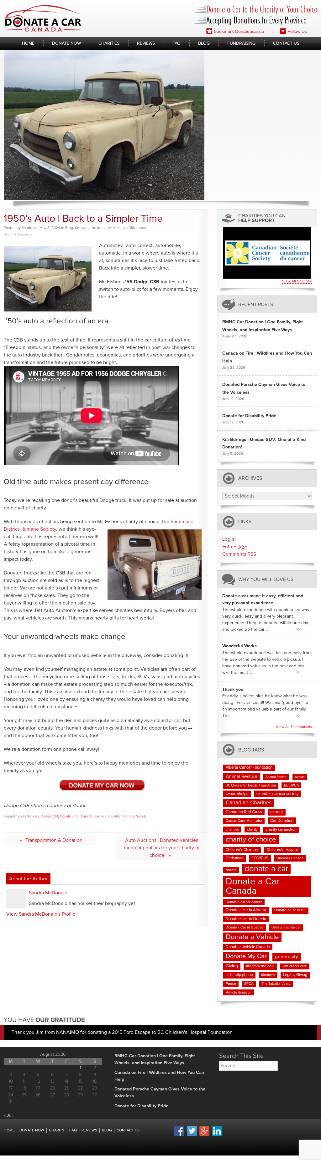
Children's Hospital (282, 850)
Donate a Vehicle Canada (248, 947)
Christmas (234, 858)
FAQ (176, 43)
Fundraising (241, 43)
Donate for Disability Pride (249, 416)
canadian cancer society (277, 794)
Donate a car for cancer (244, 902)
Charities (108, 43)
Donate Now (66, 43)
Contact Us (286, 43)
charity (252, 829)
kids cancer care (295, 966)
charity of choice (251, 839)
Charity (57, 1130)
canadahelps (237, 794)
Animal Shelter (276, 777)
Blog (204, 43)
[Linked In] (217, 1134)
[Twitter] (191, 1134)
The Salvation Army (276, 983)
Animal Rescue (241, 776)
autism (300, 777)
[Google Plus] (204, 1134)
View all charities (297, 281)
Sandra (27, 228)
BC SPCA (291, 785)
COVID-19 (259, 858)
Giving (232, 966)
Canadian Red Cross (244, 812)
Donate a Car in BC (290, 910)
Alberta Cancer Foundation (249, 768)
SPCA (249, 984)
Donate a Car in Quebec (244, 927)
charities (232, 829)
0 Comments (23, 234)
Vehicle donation (238, 992)
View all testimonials (294, 727)
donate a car (266, 869)
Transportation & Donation (53, 840)
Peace (231, 984)
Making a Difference (129, 228)
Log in (229, 539)
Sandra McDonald (48, 892)
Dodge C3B (49, 816)
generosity (286, 956)
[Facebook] (179, 1134)
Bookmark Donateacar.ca (239, 31)
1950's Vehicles (27, 816)
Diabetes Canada (289, 858)
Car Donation (281, 821)
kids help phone (239, 975)
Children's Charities (242, 850)
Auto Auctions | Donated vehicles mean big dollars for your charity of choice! (162, 848)
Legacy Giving (295, 975)
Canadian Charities (248, 803)
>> (298, 629)
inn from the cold (260, 966)
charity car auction (281, 830)
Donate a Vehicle (252, 937)
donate (231, 870)
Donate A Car (43, 18)
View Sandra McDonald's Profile (41, 914)
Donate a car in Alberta (246, 910)
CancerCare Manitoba (244, 821)
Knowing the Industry (93, 228)
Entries (234, 546)
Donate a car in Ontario (246, 919)
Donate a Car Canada (76, 816)
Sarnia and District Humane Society (120, 816)
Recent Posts (255, 304)
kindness (268, 975)
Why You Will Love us (265, 579)
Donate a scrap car (286, 927)
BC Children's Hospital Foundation (251, 785)
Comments (239, 554)
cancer (276, 812)
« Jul (8, 1115)
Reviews (146, 43)
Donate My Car (246, 956)
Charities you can (262, 218)
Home (28, 43)
